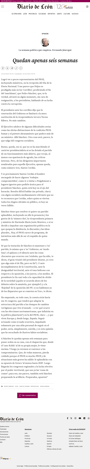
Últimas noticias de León (54, 449)
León (25, 14)
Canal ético (70, 466)
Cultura (67, 14)
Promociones (4, 434)
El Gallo (49, 446)
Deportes (51, 14)
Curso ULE (28, 1)
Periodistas (35, 386)
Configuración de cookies (58, 466)
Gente (59, 14)
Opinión (45, 34)
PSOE (16, 386)
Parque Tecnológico (18, 1)
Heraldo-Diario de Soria (76, 441)
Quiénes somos (4, 426)
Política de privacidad (30, 466)
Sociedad (42, 14)
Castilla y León (29, 444)
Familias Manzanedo (52, 1)
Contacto (2, 439)
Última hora (16, 14)
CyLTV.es (71, 444)
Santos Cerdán (24, 386)
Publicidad (3, 429)
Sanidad (49, 433)
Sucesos (75, 14)
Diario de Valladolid (75, 436)
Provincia (33, 14)
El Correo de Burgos (75, 438)
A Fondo (49, 438)
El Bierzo (27, 436)
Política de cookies (43, 466)
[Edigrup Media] (5, 458)
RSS (1, 442)
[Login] (87, 6)
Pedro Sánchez (9, 386)
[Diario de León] (45, 6)
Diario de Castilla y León (76, 433)
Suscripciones (4, 432)
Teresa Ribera (44, 386)
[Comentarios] (20, 68)
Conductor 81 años (66, 1)
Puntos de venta (5, 437)
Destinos (49, 441)
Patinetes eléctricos (39, 1)
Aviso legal (20, 466)
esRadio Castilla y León (76, 446)
